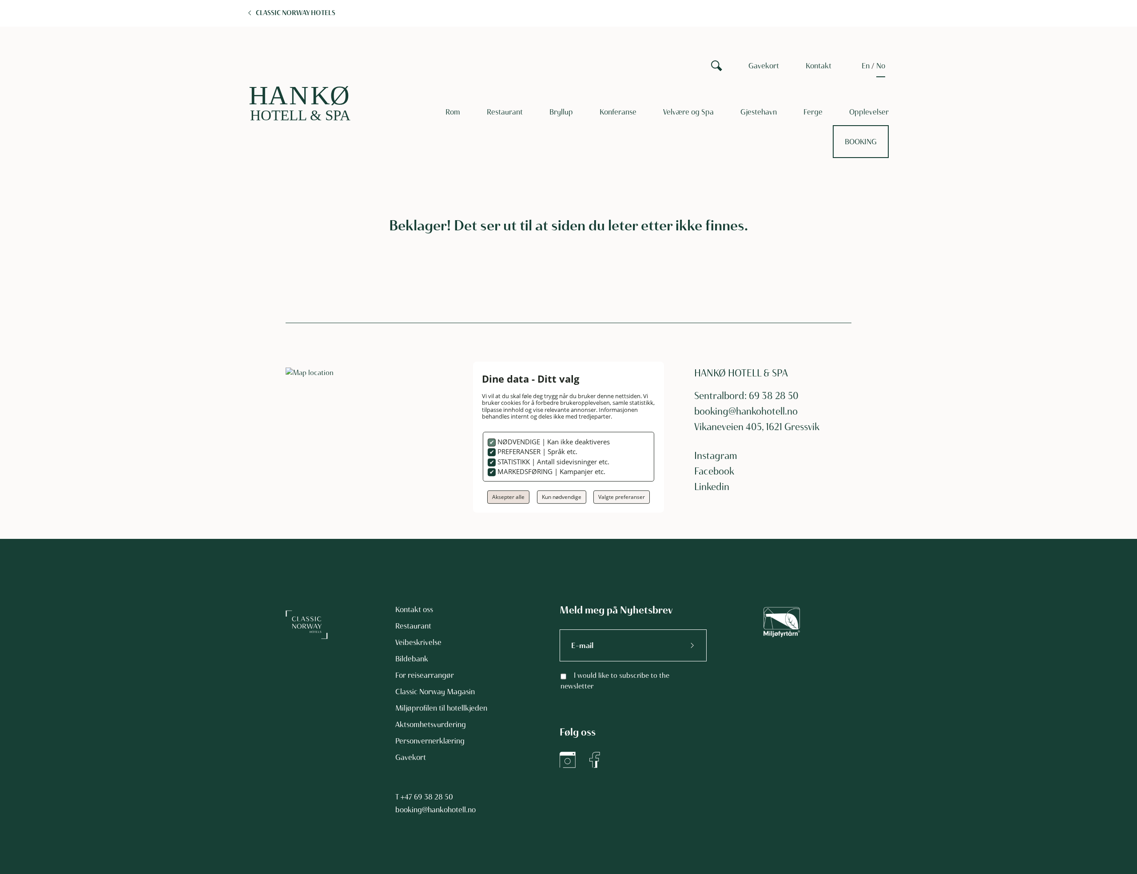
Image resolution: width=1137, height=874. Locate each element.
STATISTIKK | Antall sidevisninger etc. (552, 461)
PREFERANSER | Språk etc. (536, 451)
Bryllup (561, 111)
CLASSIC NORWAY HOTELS (295, 13)
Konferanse (618, 111)
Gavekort (763, 65)
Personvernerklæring (430, 740)
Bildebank (411, 658)
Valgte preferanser (621, 497)
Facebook (714, 471)
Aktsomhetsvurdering (430, 724)
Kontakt (818, 65)
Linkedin (711, 487)
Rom (452, 111)
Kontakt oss (414, 609)
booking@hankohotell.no (746, 411)
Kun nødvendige (561, 497)
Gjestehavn (758, 111)
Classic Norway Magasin (435, 691)
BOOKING (861, 141)
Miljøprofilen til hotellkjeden (441, 708)
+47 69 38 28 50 (427, 796)
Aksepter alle (508, 497)
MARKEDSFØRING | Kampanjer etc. (550, 471)
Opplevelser (869, 111)
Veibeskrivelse (418, 642)
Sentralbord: (721, 396)
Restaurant (505, 111)
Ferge (813, 111)
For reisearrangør (424, 675)
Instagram (715, 456)
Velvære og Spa (688, 111)
